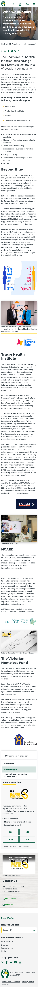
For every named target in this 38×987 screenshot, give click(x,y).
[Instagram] (21, 962)
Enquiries (4, 945)
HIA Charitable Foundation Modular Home (15, 775)
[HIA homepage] (3, 4)
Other (27, 839)
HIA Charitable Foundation (10, 44)
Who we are (9, 763)
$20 (10, 832)
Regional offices (7, 948)
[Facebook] (7, 962)
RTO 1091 (5, 984)
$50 (27, 832)
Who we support (11, 769)
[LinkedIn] (12, 962)
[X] (3, 962)
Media (3, 951)
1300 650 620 (7, 942)
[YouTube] (16, 962)
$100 (11, 839)
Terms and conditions (11, 982)
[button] (19, 4)
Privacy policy (28, 982)
